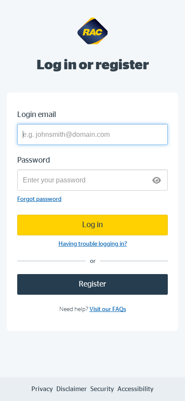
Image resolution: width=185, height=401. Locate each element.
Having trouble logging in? (93, 244)
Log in (92, 225)
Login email (36, 115)
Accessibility (135, 389)
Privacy (42, 389)
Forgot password (39, 199)
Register (92, 284)
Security (102, 389)
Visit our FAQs (107, 309)
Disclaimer (71, 389)
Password (33, 160)
